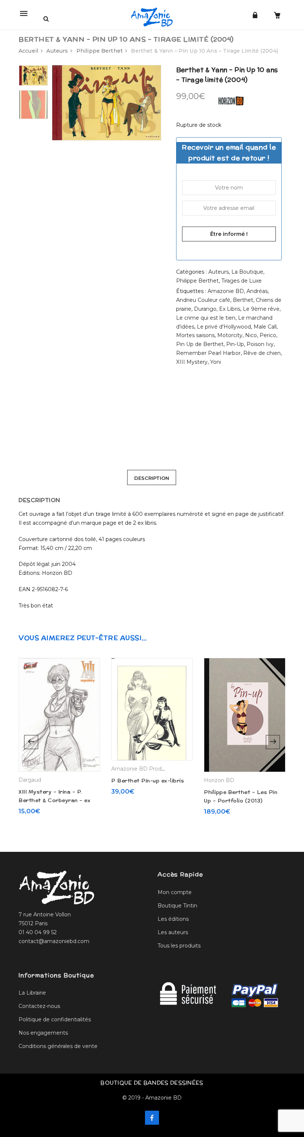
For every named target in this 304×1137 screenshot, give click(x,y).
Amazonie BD (226, 291)
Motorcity (229, 335)
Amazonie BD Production (144, 768)
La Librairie (32, 992)
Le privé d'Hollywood (224, 326)
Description (151, 478)
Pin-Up (235, 344)
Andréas (257, 291)
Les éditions (173, 919)
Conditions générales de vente (58, 1046)
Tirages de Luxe (241, 280)
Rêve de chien (262, 353)
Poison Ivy (260, 344)
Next (273, 742)
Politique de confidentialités (55, 1019)
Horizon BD (219, 780)
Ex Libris (229, 309)
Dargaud (30, 780)
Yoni (215, 362)
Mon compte (175, 892)
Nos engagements (43, 1032)
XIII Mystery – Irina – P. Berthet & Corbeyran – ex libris (54, 800)
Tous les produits (179, 945)
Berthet (243, 300)
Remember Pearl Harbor (208, 353)
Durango (205, 309)
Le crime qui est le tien (205, 317)
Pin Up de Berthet (200, 344)
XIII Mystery (192, 362)
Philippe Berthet (99, 50)
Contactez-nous (39, 1006)
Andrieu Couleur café (203, 300)
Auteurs (57, 50)
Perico (268, 335)
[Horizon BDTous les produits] (231, 100)
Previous (31, 742)
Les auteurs (173, 932)
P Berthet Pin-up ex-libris (147, 780)
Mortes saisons (195, 335)
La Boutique (247, 271)
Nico (251, 335)
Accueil (28, 50)
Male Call (265, 326)
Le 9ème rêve (261, 309)
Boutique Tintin (177, 905)
